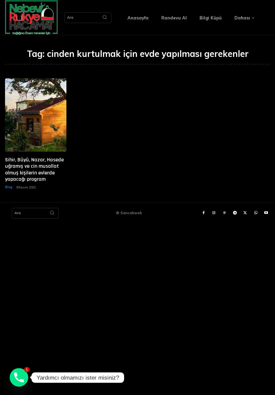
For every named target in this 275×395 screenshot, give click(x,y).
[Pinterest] (224, 213)
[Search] (104, 17)
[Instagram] (214, 213)
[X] (245, 213)
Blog (8, 187)
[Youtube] (266, 213)
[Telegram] (235, 213)
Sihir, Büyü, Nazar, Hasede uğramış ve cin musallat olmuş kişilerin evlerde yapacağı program (34, 169)
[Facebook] (203, 213)
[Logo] (31, 17)
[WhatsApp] (256, 213)
